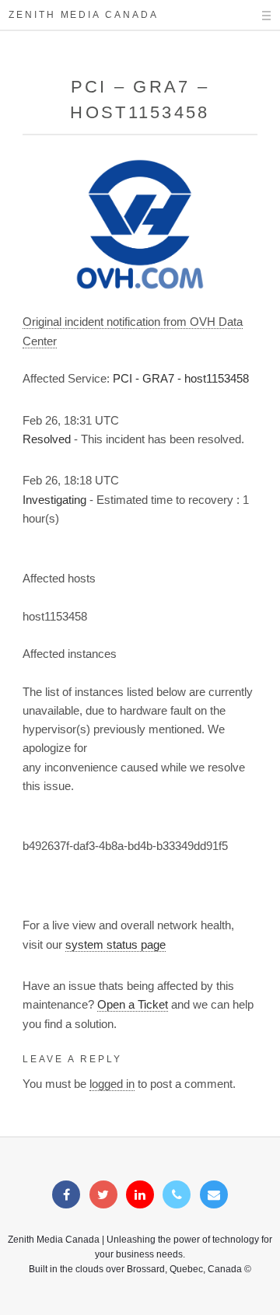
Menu (253, 15)
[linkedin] (140, 1195)
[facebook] (66, 1195)
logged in (112, 1084)
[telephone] (177, 1195)
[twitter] (103, 1195)
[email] (214, 1195)
